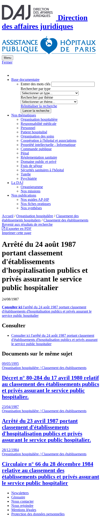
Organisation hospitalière (39, 119)
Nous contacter (22, 501)
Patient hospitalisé (34, 132)
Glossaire (18, 497)
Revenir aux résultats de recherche (27, 224)
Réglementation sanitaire (39, 157)
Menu (7, 58)
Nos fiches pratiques (36, 204)
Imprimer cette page (16, 233)
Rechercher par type (35, 89)
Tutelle (26, 174)
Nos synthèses (31, 208)
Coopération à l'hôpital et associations (48, 140)
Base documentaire (25, 80)
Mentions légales (23, 510)
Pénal (25, 153)
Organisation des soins (37, 136)
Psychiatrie (29, 178)
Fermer (7, 62)
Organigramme (32, 187)
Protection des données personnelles (38, 514)
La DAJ (17, 183)
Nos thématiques (23, 115)
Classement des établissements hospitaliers (40, 218)
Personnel (28, 128)
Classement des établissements (65, 220)
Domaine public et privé (38, 162)
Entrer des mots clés (35, 84)
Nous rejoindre (22, 506)
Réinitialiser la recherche (39, 106)
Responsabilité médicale (38, 124)
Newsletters (20, 493)
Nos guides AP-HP (35, 200)
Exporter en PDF (18, 229)
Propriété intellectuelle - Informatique (48, 145)
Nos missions (30, 191)
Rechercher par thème (37, 97)
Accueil (7, 216)
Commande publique (36, 149)
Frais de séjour (31, 166)
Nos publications (23, 195)
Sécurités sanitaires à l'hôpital (42, 170)
